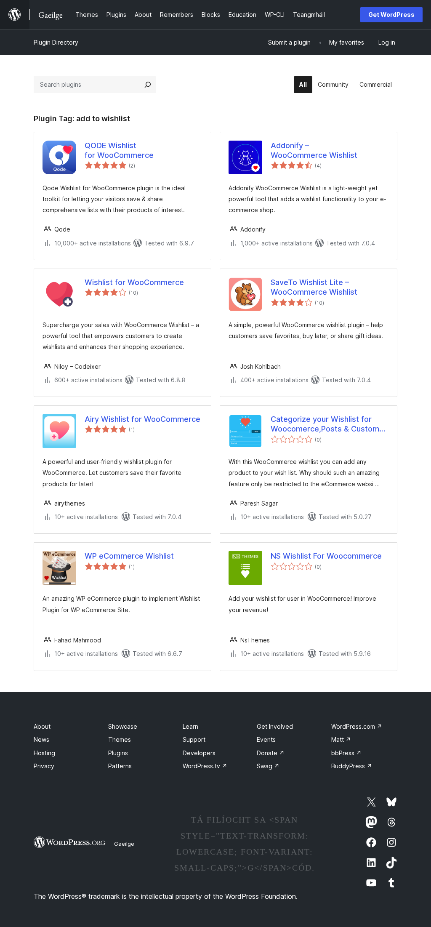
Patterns (120, 766)
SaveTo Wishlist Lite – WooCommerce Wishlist (314, 287)
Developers (199, 753)
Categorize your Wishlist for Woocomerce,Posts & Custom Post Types (325, 424)
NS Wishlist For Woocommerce (326, 555)
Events (266, 739)
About (42, 726)
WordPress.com (356, 726)
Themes (119, 739)
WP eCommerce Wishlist (129, 555)
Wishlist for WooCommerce (134, 282)
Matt (341, 739)
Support (194, 739)
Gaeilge (124, 843)
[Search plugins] (147, 84)
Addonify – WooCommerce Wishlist (314, 150)
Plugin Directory (56, 42)
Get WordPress (391, 14)
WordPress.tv (205, 766)
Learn (190, 726)
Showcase (122, 726)
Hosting (44, 753)
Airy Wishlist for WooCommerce (142, 419)
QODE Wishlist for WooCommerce (119, 150)
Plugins (118, 753)
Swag (268, 766)
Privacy (44, 766)
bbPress (346, 753)
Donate (271, 753)
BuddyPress (351, 766)
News (41, 739)
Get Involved (275, 726)
